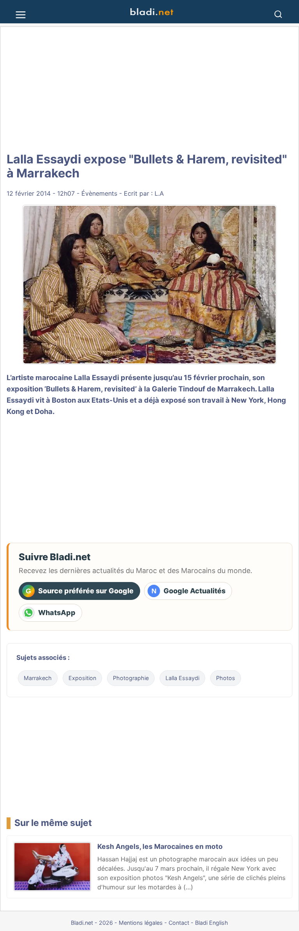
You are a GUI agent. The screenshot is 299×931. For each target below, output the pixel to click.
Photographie (131, 678)
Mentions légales (141, 922)
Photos (225, 678)
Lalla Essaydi (96, 377)
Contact (179, 922)
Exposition (82, 678)
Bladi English (211, 922)
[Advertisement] (149, 89)
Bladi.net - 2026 (92, 922)
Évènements (99, 193)
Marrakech (236, 388)
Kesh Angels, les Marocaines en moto (160, 846)
